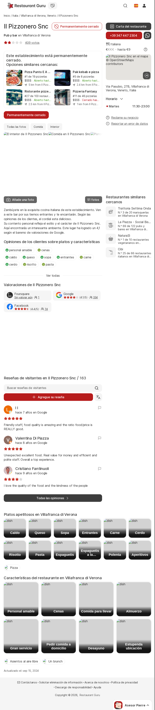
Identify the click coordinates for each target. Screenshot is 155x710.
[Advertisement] (53, 343)
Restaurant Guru (90, 695)
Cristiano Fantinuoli (32, 468)
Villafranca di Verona (36, 35)
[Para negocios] (52, 5)
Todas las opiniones (50, 498)
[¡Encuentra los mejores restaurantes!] (26, 6)
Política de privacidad (124, 682)
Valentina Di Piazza (32, 438)
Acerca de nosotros (96, 682)
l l (16, 408)
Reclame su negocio (125, 117)
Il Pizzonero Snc (26, 26)
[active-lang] (136, 5)
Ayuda (97, 687)
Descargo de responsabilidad (73, 687)
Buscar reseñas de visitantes (26, 388)
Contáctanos (29, 682)
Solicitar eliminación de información (60, 682)
